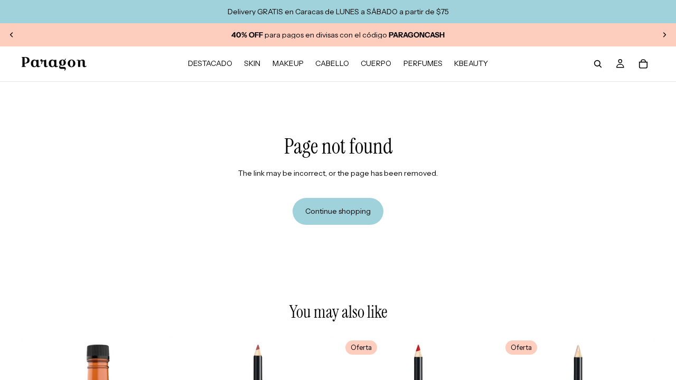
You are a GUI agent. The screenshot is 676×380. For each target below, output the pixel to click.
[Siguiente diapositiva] (664, 34)
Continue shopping (338, 211)
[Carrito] (643, 63)
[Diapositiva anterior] (11, 34)
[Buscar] (597, 63)
